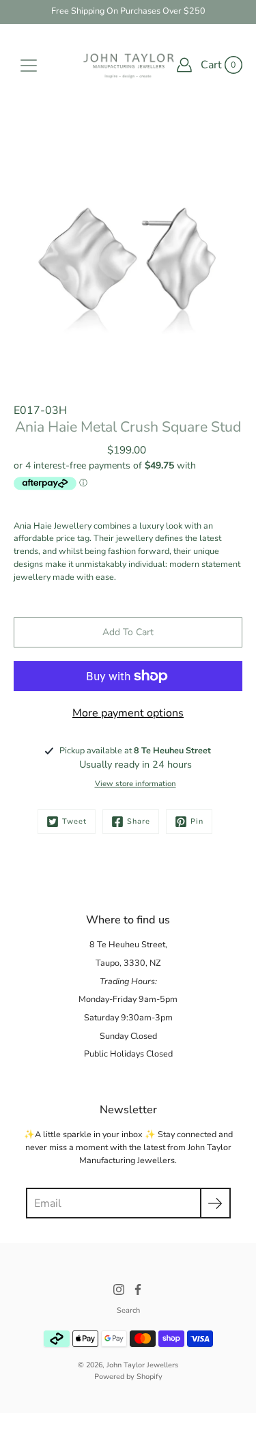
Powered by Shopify (128, 1376)
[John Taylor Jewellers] (128, 65)
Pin (196, 821)
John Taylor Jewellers (142, 1365)
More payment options (128, 713)
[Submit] (215, 1203)
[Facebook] (138, 1289)
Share (138, 821)
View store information (135, 784)
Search (128, 1310)
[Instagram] (119, 1289)
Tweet (74, 821)
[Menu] (29, 65)
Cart (211, 64)
